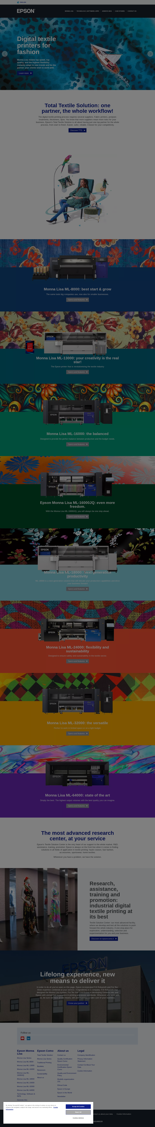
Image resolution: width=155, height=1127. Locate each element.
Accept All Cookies (78, 1106)
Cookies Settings (78, 1118)
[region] (48, 1113)
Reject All (78, 1112)
